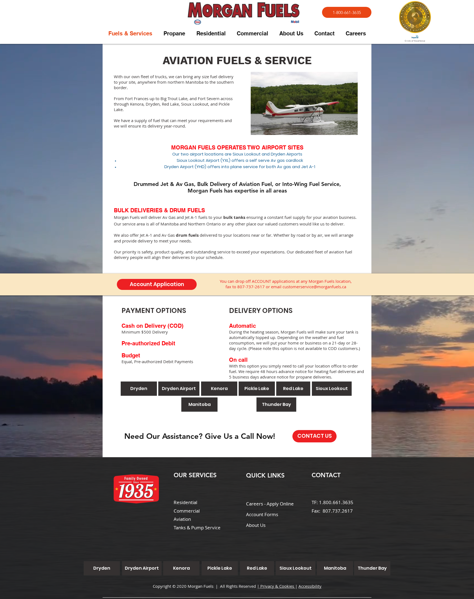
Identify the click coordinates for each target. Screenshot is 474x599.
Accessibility (309, 586)
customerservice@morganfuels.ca (314, 286)
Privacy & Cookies (277, 586)
